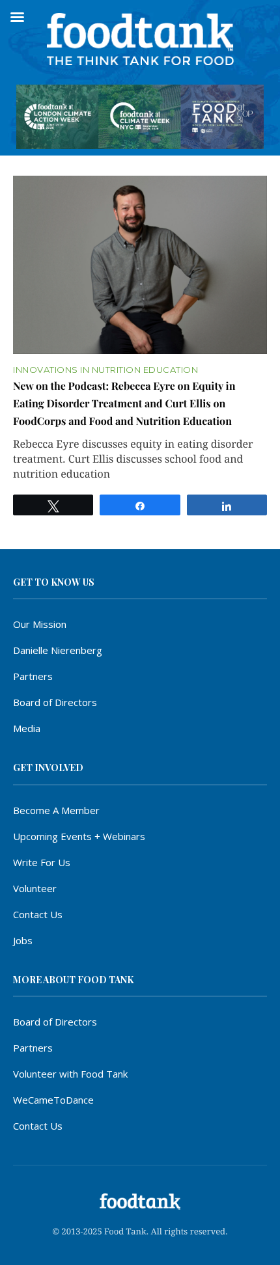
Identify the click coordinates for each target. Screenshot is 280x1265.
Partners (33, 676)
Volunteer (35, 888)
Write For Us (41, 862)
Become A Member (56, 810)
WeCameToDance (53, 1099)
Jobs (23, 940)
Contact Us (38, 914)
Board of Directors (55, 702)
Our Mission (39, 624)
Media (26, 728)
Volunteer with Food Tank (70, 1073)
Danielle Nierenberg (57, 650)
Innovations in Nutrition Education (105, 370)
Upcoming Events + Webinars (79, 836)
